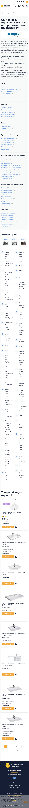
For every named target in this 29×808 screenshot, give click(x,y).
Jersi (6, 359)
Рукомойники (5, 226)
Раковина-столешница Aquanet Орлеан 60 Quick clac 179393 (13, 634)
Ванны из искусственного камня (11, 89)
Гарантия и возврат (14, 787)
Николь (21, 390)
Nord (13, 239)
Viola (20, 256)
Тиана (20, 440)
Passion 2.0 (8, 423)
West (20, 266)
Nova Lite (7, 414)
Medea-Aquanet (9, 400)
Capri (6, 290)
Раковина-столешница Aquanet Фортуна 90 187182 (14, 543)
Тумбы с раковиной (8, 199)
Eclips (6, 313)
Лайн (20, 369)
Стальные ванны (7, 93)
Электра (21, 475)
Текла (20, 434)
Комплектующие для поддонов (10, 172)
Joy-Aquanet (8, 362)
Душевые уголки (7, 147)
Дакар (20, 323)
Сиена (21, 425)
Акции (14, 789)
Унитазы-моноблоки (7, 116)
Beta (6, 277)
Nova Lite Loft (8, 416)
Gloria (6, 336)
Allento (7, 254)
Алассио (21, 282)
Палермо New (23, 406)
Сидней (21, 422)
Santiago (7, 450)
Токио (20, 443)
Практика (21, 411)
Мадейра (21, 381)
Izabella (7, 350)
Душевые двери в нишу (9, 138)
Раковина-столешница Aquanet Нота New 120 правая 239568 (13, 664)
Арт (20, 291)
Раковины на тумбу (7, 178)
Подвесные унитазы (7, 110)
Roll (6, 441)
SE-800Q (7, 454)
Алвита (21, 286)
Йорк (20, 346)
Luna (6, 380)
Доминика (21, 330)
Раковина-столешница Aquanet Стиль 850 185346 (13, 573)
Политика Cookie (6, 806)
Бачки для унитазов (7, 176)
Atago (6, 259)
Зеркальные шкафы (8, 190)
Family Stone (8, 322)
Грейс (20, 314)
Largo (6, 369)
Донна (20, 332)
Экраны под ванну (8, 98)
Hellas (6, 345)
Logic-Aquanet (9, 373)
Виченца (21, 307)
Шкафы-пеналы (7, 203)
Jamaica (5, 239)
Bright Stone (8, 283)
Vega (20, 254)
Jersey (6, 357)
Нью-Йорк (21, 396)
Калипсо (21, 351)
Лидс (20, 373)
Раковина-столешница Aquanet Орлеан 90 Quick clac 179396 (13, 604)
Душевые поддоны (7, 144)
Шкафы (4, 201)
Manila (7, 393)
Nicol (6, 409)
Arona (6, 256)
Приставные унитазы (8, 112)
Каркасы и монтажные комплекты (11, 161)
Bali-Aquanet (8, 272)
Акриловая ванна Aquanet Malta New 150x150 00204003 (12, 513)
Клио (20, 355)
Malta (6, 391)
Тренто (21, 449)
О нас (14, 783)
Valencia (21, 252)
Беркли (21, 296)
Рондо (20, 415)
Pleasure (7, 429)
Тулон (20, 451)
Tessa (6, 479)
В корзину (8, 527)
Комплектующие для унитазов (10, 174)
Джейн (21, 328)
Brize (6, 285)
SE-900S (7, 457)
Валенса (21, 303)
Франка (21, 459)
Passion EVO (8, 425)
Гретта (21, 316)
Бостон (21, 298)
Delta (6, 306)
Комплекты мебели (8, 192)
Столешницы (6, 194)
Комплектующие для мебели (10, 169)
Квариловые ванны (7, 91)
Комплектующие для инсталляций (11, 165)
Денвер (21, 325)
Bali (6, 270)
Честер (21, 466)
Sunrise (7, 468)
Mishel (6, 402)
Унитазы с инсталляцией (9, 114)
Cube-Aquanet (9, 299)
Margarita (7, 395)
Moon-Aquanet (9, 404)
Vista (20, 259)
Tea (6, 477)
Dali (6, 304)
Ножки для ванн (6, 163)
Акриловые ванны (8, 87)
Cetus (6, 295)
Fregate (7, 329)
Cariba (7, 292)
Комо (20, 358)
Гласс (20, 312)
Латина (21, 371)
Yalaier (21, 270)
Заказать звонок (14, 772)
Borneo (7, 279)
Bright (6, 281)
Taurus (7, 473)
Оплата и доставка (14, 785)
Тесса (20, 436)
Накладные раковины (8, 217)
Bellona (7, 274)
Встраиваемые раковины (9, 213)
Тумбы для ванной (8, 196)
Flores (6, 327)
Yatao (20, 273)
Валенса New (22, 305)
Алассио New (22, 284)
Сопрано (21, 429)
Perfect (7, 427)
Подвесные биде (7, 128)
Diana (6, 308)
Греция (21, 318)
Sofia (22, 239)
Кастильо (21, 353)
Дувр (20, 334)
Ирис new (21, 341)
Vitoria (20, 261)
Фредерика (22, 461)
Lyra (6, 382)
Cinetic (7, 297)
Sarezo (7, 452)
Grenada (7, 340)
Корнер (21, 362)
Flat (6, 325)
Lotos (6, 375)
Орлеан (21, 401)
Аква (20, 280)
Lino (6, 371)
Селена (21, 420)
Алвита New (22, 288)
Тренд (20, 447)
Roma (6, 443)
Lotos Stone (8, 377)
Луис (20, 376)
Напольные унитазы (7, 107)
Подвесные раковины (8, 219)
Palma (6, 421)
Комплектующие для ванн (9, 158)
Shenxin (7, 463)
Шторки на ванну (7, 149)
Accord (7, 252)
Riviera (7, 439)
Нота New (21, 394)
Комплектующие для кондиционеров (12, 167)
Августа (21, 277)
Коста (20, 364)
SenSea (7, 461)
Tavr (6, 475)
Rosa (6, 445)
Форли (20, 456)
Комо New (22, 360)
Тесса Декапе (22, 438)
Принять (25, 801)
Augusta (7, 265)
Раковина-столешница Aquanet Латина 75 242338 (13, 695)
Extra (6, 315)
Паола (21, 408)
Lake (6, 366)
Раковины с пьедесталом (9, 222)
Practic (7, 434)
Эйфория (21, 473)
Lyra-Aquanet (8, 384)
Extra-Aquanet (9, 318)
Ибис (20, 339)
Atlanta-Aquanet (9, 263)
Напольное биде (6, 126)
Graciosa (7, 338)
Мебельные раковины (8, 215)
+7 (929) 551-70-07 (19, 2)
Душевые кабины (7, 140)
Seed (6, 459)
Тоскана (21, 445)
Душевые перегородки (8, 142)
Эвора (21, 470)
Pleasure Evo (8, 432)
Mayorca (7, 398)
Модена (21, 385)
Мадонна (21, 383)
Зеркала (5, 188)
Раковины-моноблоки (8, 224)
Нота (20, 392)
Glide (6, 334)
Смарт (21, 427)
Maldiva (7, 389)
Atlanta (7, 261)
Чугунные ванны (6, 95)
